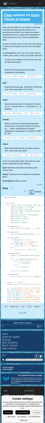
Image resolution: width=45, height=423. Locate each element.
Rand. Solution (10, 345)
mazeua (38, 192)
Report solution (8, 367)
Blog (6, 391)
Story (5, 333)
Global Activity (29, 394)
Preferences (35, 417)
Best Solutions (10, 342)
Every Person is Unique (21, 17)
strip (23, 306)
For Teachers (29, 391)
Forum (6, 394)
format (29, 306)
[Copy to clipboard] (4, 360)
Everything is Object (22, 323)
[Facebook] (36, 356)
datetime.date (14, 306)
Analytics (23, 417)
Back (4, 24)
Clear (8, 15)
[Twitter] (41, 356)
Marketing (24, 420)
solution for (21, 17)
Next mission (9, 348)
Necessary (11, 417)
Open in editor (8, 369)
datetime (37, 306)
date (6, 306)
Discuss (6, 339)
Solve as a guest (11, 336)
